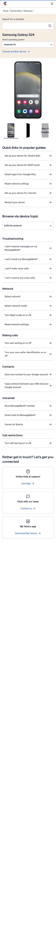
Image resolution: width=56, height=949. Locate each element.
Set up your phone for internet (20, 192)
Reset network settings (17, 183)
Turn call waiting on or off (18, 343)
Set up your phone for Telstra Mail (22, 155)
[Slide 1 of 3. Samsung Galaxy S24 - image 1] (10, 130)
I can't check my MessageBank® (21, 259)
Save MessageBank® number (20, 405)
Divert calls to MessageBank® (20, 415)
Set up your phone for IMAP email (22, 165)
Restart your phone (15, 202)
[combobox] (24, 25)
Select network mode (16, 305)
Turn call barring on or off (18, 443)
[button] (28, 45)
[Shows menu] (52, 3)
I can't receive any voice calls (20, 277)
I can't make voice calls (17, 268)
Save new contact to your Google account (26, 374)
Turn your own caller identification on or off (25, 354)
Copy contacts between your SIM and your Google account (27, 385)
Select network (12, 296)
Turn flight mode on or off (18, 315)
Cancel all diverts (14, 424)
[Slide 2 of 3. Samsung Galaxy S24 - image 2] (28, 130)
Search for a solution (13, 19)
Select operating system (13, 39)
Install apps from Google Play (20, 174)
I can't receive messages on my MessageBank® (21, 248)
